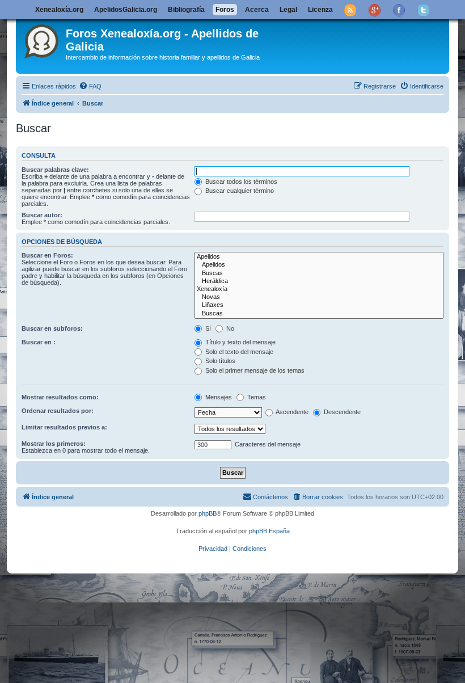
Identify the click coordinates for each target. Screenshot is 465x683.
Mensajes (218, 397)
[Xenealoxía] (319, 289)
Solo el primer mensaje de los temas (254, 370)
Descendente (341, 411)
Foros (224, 10)
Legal (288, 10)
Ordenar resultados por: (58, 410)
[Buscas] (319, 273)
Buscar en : (39, 342)
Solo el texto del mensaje (238, 351)
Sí (207, 328)
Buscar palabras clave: (55, 169)
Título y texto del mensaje (240, 342)
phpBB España (269, 531)
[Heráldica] (319, 281)
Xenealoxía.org (59, 10)
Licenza (320, 10)
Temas (256, 397)
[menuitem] (90, 86)
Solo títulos (219, 360)
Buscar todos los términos (240, 181)
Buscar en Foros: (47, 255)
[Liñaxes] (319, 305)
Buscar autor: (42, 215)
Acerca (257, 10)
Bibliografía (186, 10)
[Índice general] (42, 39)
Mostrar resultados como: (60, 397)
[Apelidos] (319, 257)
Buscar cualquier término (239, 190)
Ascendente (291, 411)
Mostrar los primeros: (54, 443)
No (229, 328)
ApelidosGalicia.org (125, 10)
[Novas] (319, 297)
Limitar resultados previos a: (64, 427)
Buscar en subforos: (52, 328)
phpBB (207, 513)
